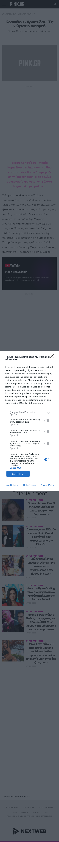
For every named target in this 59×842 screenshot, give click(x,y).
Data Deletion (11, 485)
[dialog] (29, 421)
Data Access (29, 485)
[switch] (46, 420)
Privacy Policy (47, 485)
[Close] (53, 357)
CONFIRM (18, 474)
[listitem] (29, 413)
